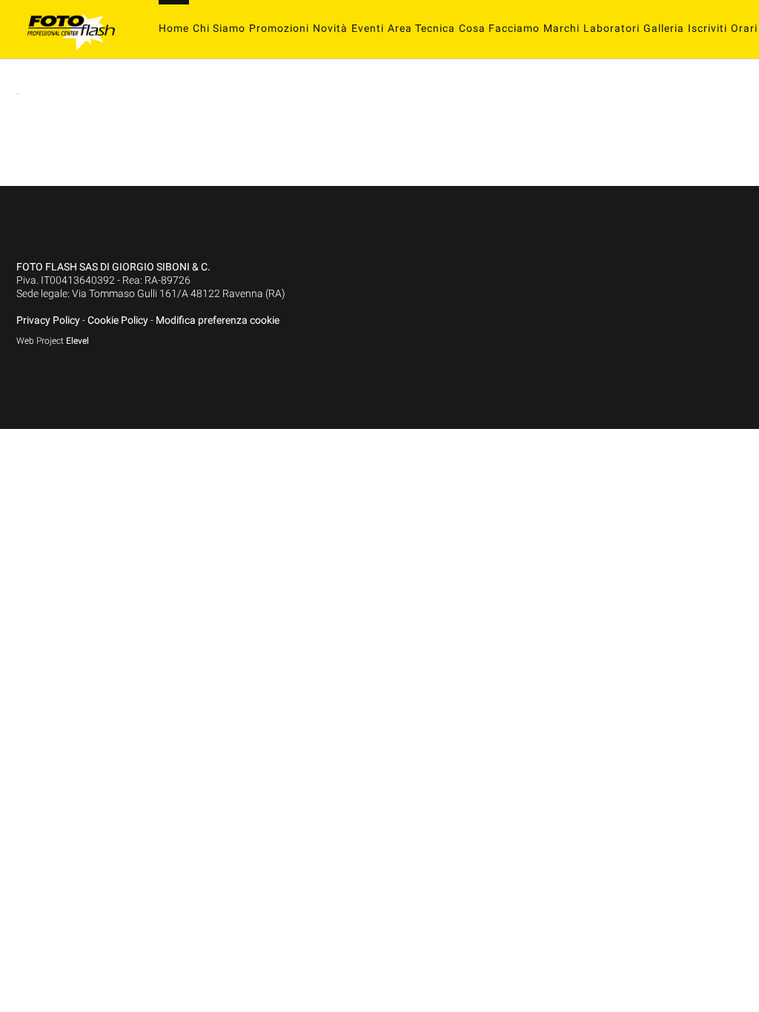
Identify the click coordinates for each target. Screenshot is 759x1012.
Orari (744, 28)
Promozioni (279, 28)
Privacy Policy (48, 320)
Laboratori (611, 28)
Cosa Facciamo (499, 28)
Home (174, 28)
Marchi (561, 28)
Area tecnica (421, 28)
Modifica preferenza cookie (217, 320)
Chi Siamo (219, 28)
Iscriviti (707, 28)
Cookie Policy (117, 320)
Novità (330, 28)
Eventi (367, 28)
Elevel (77, 341)
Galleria (663, 28)
